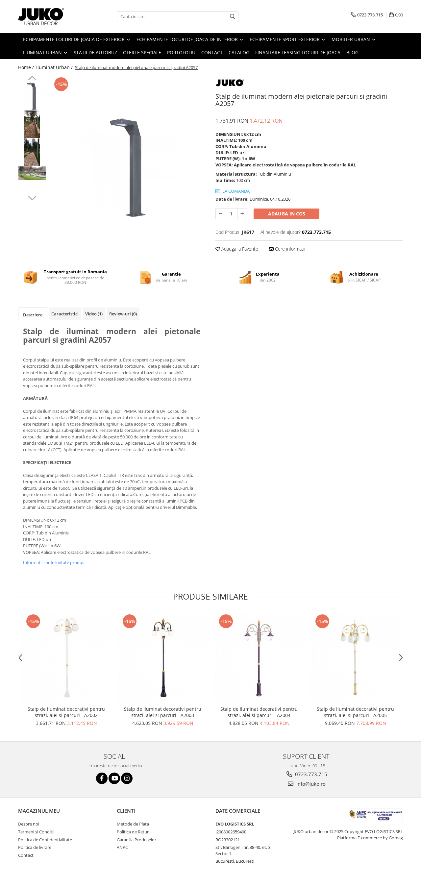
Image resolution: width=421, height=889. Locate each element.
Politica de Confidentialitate (45, 840)
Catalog (239, 52)
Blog (352, 52)
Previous (32, 79)
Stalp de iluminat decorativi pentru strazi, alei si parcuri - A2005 (355, 712)
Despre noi (28, 824)
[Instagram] (127, 778)
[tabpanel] (127, 167)
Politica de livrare (34, 847)
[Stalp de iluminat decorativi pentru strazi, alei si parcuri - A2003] (163, 658)
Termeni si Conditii (36, 832)
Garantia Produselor (136, 840)
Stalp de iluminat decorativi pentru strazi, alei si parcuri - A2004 (259, 712)
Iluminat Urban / (55, 67)
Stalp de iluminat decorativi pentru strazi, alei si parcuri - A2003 (162, 712)
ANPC (122, 847)
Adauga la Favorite (239, 249)
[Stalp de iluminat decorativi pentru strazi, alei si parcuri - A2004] (259, 658)
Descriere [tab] (32, 315)
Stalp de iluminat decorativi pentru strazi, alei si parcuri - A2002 (66, 712)
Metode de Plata (133, 824)
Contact (212, 52)
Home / (26, 67)
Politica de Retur (133, 832)
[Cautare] (232, 16)
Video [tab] (94, 314)
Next (32, 197)
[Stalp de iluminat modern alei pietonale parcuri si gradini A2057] (127, 167)
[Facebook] (102, 778)
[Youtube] (114, 778)
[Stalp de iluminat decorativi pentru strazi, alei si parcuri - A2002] (66, 658)
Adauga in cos (286, 213)
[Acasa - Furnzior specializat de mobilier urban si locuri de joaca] (51, 16)
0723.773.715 (310, 774)
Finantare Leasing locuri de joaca (297, 52)
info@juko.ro (310, 783)
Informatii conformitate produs (53, 562)
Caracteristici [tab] (65, 314)
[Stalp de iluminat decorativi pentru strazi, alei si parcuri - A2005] (355, 658)
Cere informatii (289, 249)
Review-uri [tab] (123, 314)
